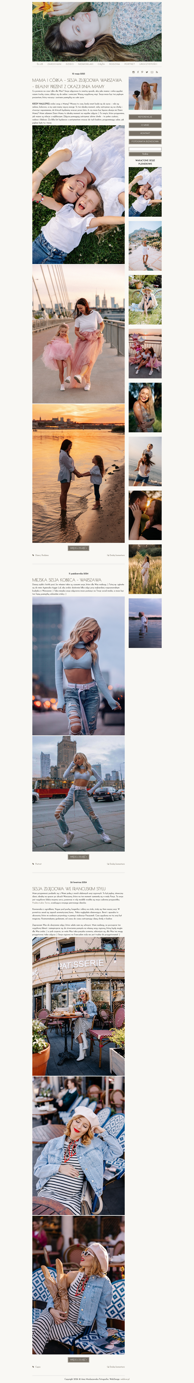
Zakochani (54, 64)
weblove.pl (124, 1379)
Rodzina (114, 64)
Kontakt (145, 133)
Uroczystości (148, 64)
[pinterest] (142, 73)
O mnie (145, 125)
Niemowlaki (85, 64)
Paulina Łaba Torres (41, 903)
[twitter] (147, 73)
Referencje (145, 117)
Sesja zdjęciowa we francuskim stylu (69, 888)
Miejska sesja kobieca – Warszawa (66, 580)
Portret (129, 64)
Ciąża (101, 64)
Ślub (40, 64)
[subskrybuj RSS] (157, 73)
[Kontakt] (152, 73)
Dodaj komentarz (117, 555)
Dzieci (70, 64)
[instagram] (133, 73)
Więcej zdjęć (79, 549)
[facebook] (138, 73)
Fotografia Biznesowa (145, 141)
